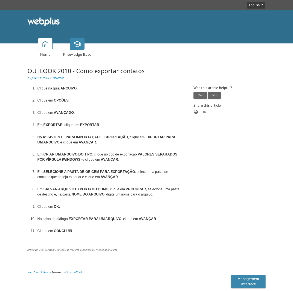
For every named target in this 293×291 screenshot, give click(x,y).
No (214, 95)
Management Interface (248, 281)
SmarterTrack (74, 272)
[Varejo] (43, 21)
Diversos (58, 78)
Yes (200, 95)
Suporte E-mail (38, 78)
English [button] (255, 5)
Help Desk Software (39, 272)
